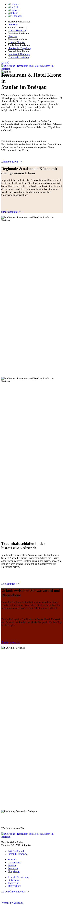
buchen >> (11, 161)
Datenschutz (14, 886)
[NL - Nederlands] (15, 16)
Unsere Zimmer (17, 42)
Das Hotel (13, 868)
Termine (13, 36)
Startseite (13, 24)
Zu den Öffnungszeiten (13, 891)
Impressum (13, 883)
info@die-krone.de (17, 854)
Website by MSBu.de (12, 902)
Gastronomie (14, 862)
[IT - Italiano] (13, 13)
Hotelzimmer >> (10, 583)
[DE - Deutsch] (13, 4)
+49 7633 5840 (16, 851)
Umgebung (14, 871)
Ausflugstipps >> (10, 642)
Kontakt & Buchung (19, 54)
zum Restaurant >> (11, 211)
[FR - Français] (13, 10)
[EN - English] (13, 7)
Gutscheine (14, 880)
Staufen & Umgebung (20, 48)
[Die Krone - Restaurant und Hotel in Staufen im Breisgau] (32, 68)
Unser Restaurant (17, 30)
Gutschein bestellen (19, 57)
